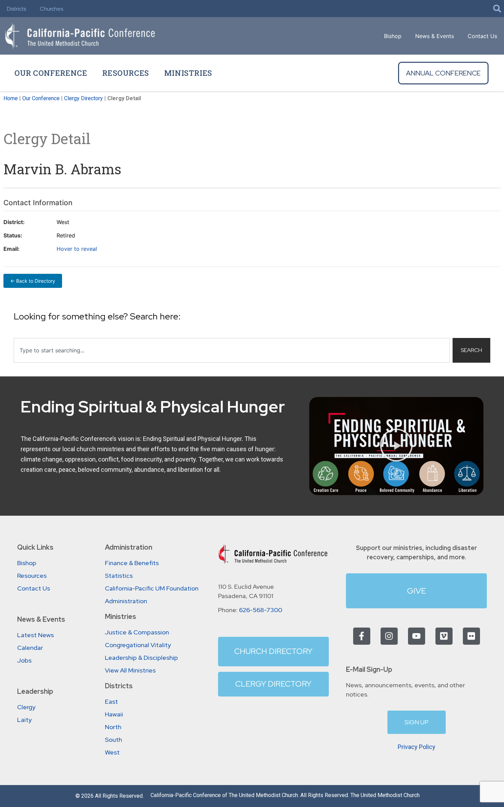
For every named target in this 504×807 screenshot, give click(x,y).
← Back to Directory (32, 281)
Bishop (392, 36)
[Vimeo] (444, 636)
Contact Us (482, 36)
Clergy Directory (83, 98)
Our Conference (50, 73)
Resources (125, 73)
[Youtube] (416, 636)
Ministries (188, 73)
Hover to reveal (77, 248)
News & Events (434, 36)
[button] (497, 8)
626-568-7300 (260, 610)
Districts (16, 8)
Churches (51, 8)
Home (10, 98)
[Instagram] (389, 636)
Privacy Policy (416, 746)
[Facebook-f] (361, 636)
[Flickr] (471, 636)
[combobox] (232, 350)
